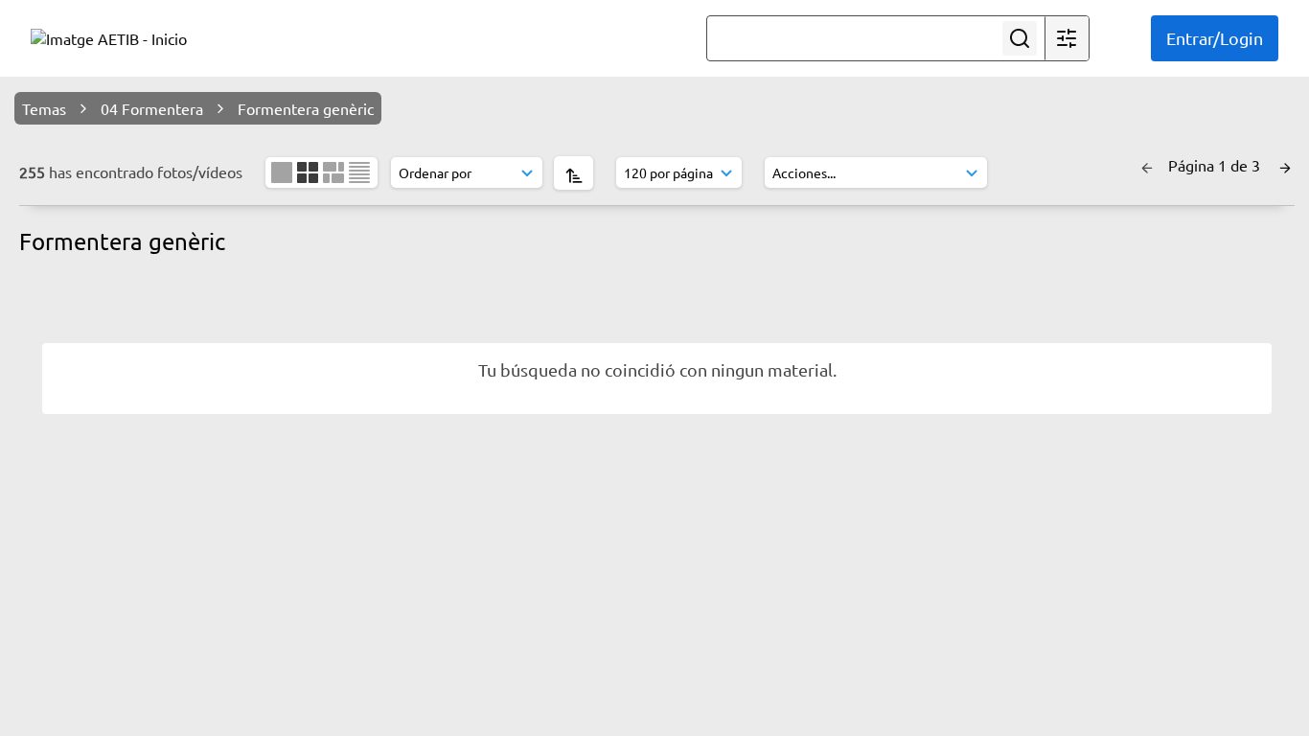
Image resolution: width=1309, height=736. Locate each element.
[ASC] (573, 173)
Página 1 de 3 (1216, 164)
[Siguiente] (1285, 164)
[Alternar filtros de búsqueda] (1067, 38)
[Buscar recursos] (1019, 38)
